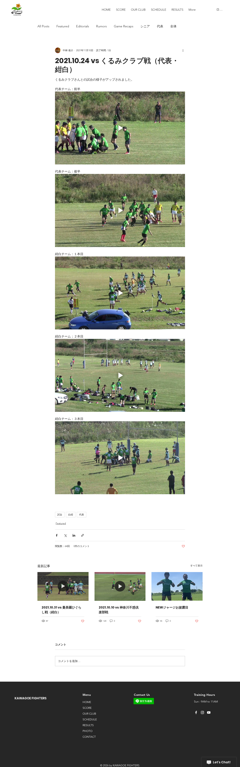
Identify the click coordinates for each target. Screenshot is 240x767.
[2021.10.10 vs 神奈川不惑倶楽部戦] (120, 586)
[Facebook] (196, 712)
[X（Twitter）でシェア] (65, 535)
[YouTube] (209, 712)
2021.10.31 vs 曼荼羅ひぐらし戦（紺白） (61, 609)
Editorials (82, 26)
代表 (160, 26)
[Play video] (120, 128)
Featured (62, 26)
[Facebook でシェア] (56, 535)
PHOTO (87, 731)
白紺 (70, 514)
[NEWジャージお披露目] (177, 586)
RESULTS (88, 725)
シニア (145, 26)
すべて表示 (196, 565)
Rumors (101, 26)
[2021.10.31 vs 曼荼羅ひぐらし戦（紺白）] (63, 586)
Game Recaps (123, 26)
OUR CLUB (89, 713)
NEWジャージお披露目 (172, 607)
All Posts (43, 26)
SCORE (87, 707)
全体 (173, 26)
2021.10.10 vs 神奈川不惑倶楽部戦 (119, 609)
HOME (87, 702)
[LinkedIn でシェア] (74, 535)
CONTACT (89, 736)
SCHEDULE (90, 719)
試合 (59, 514)
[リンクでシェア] (82, 535)
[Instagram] (202, 712)
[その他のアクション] (183, 50)
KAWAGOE (23, 698)
